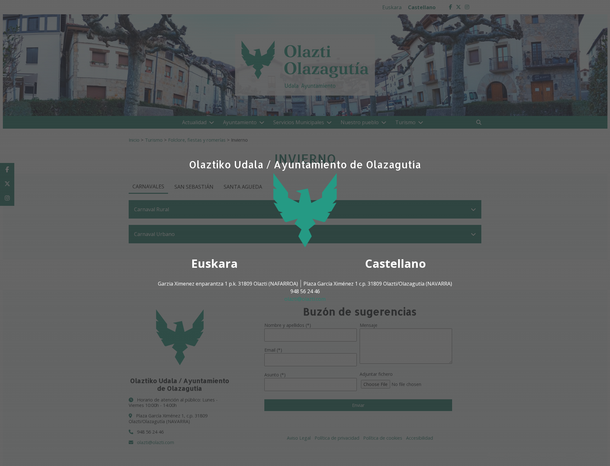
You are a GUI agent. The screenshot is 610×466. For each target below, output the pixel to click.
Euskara (214, 263)
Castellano (395, 263)
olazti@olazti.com (305, 298)
